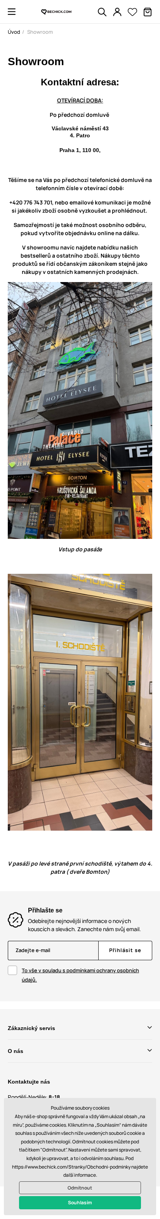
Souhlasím (80, 1202)
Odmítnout (80, 1187)
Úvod (14, 31)
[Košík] (147, 12)
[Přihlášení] (117, 12)
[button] (12, 12)
